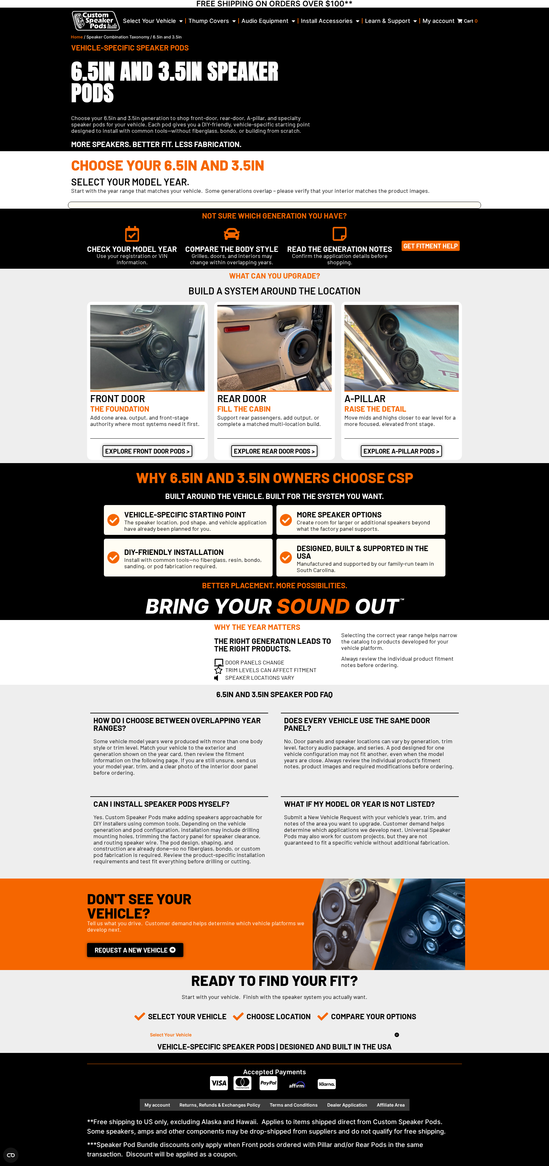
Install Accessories (327, 20)
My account (439, 20)
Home (77, 37)
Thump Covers (208, 20)
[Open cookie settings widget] (10, 1155)
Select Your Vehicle (149, 20)
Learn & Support (387, 20)
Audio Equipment (264, 20)
